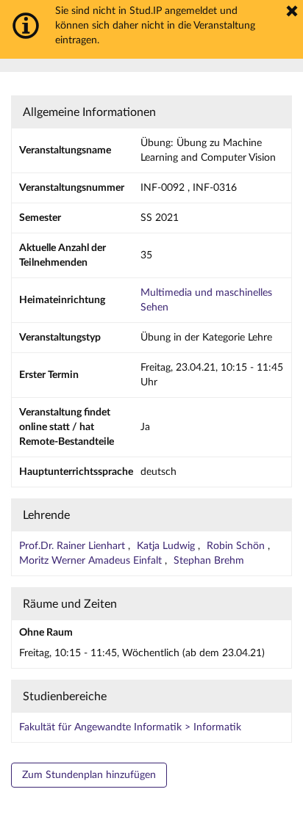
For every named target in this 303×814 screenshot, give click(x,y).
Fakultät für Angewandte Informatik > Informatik (130, 727)
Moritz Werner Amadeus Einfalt (92, 561)
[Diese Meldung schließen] (292, 11)
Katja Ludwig (167, 546)
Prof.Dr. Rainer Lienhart (73, 546)
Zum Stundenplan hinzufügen (89, 775)
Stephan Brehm (209, 561)
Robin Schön (237, 546)
